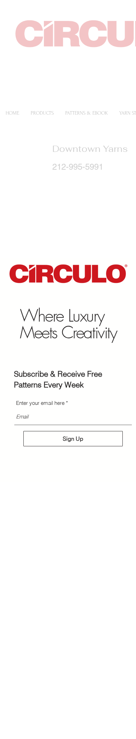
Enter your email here (40, 403)
